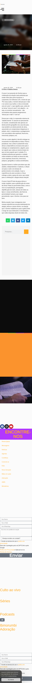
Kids (3, 466)
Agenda (4, 453)
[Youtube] (11, 426)
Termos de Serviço (6, 552)
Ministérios (5, 486)
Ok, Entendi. (11, 679)
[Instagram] (6, 426)
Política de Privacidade (7, 550)
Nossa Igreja (6, 441)
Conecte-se (5, 462)
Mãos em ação (6, 474)
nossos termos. (12, 676)
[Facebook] (2, 426)
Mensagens (5, 445)
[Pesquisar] (26, 232)
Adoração (5, 478)
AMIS (3, 482)
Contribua (5, 458)
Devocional (9, 20)
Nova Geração (6, 470)
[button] (8, 220)
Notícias (4, 449)
